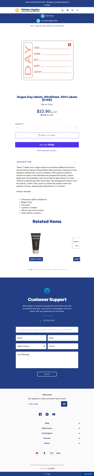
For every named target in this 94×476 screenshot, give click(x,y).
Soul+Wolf (51, 468)
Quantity (19, 124)
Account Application (49, 21)
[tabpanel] (36, 248)
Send (47, 374)
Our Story (49, 16)
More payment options (47, 150)
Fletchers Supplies (27, 10)
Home (31, 26)
